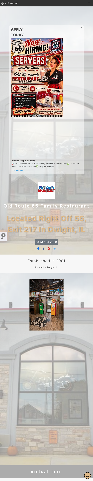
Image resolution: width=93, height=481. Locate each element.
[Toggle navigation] (89, 3)
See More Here (18, 171)
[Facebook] (43, 248)
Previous (10, 305)
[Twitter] (54, 248)
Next (82, 305)
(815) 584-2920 (11, 3)
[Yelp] (49, 248)
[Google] (38, 248)
